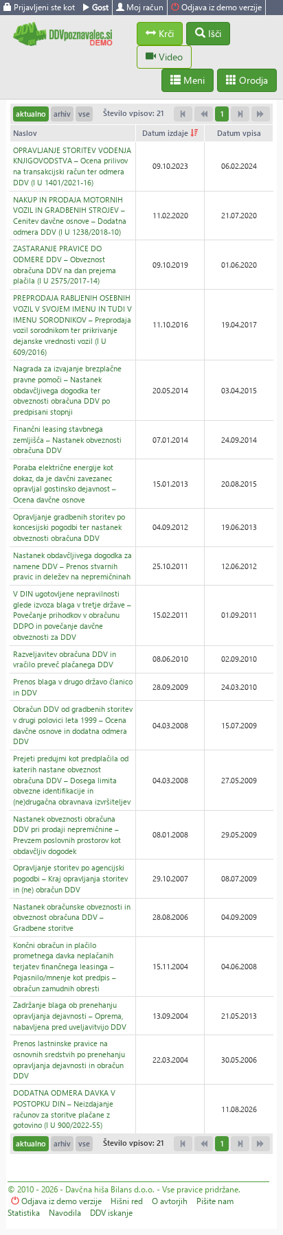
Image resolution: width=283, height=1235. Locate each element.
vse (84, 113)
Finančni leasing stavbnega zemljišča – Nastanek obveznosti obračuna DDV (67, 439)
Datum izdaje (166, 132)
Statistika (24, 1213)
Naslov (25, 132)
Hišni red (127, 1201)
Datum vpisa (239, 132)
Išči (213, 33)
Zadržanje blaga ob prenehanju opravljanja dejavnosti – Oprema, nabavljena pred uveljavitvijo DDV (69, 1015)
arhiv (62, 113)
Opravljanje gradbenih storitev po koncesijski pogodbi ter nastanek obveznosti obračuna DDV (69, 527)
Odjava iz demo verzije (220, 7)
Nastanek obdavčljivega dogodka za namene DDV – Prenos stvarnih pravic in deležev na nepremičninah (72, 566)
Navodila (65, 1213)
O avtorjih (170, 1201)
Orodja (252, 79)
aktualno (31, 113)
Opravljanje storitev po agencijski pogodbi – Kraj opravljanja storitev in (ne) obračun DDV (70, 878)
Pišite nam (215, 1201)
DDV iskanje (111, 1213)
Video (169, 56)
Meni (193, 79)
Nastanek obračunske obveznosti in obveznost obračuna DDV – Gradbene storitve (72, 917)
